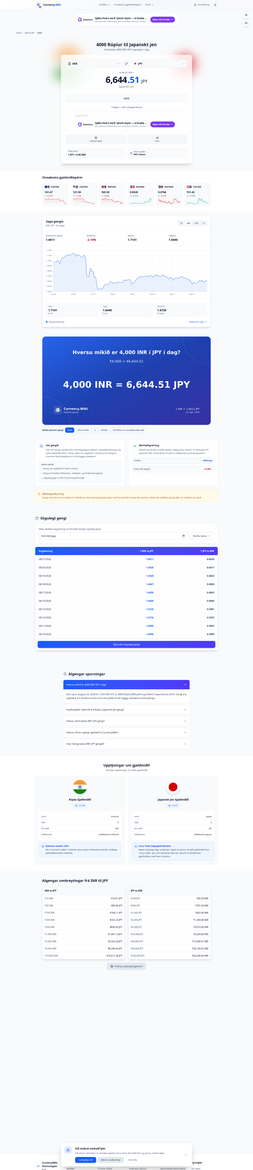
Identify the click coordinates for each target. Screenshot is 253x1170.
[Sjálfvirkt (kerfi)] (246, 23)
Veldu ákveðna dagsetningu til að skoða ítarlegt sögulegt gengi (70, 529)
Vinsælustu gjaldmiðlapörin (127, 4)
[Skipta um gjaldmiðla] (126, 63)
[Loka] (185, 1154)
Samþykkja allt (86, 1159)
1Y (203, 223)
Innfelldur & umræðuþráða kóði (128, 430)
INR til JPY (29, 32)
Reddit (104, 430)
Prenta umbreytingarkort (128, 966)
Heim (19, 32)
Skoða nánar (200, 536)
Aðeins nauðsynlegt (110, 1159)
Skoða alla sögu (196, 321)
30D (188, 223)
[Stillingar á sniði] (246, 15)
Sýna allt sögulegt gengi (126, 644)
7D (181, 223)
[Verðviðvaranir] (215, 4)
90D (196, 223)
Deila (69, 430)
